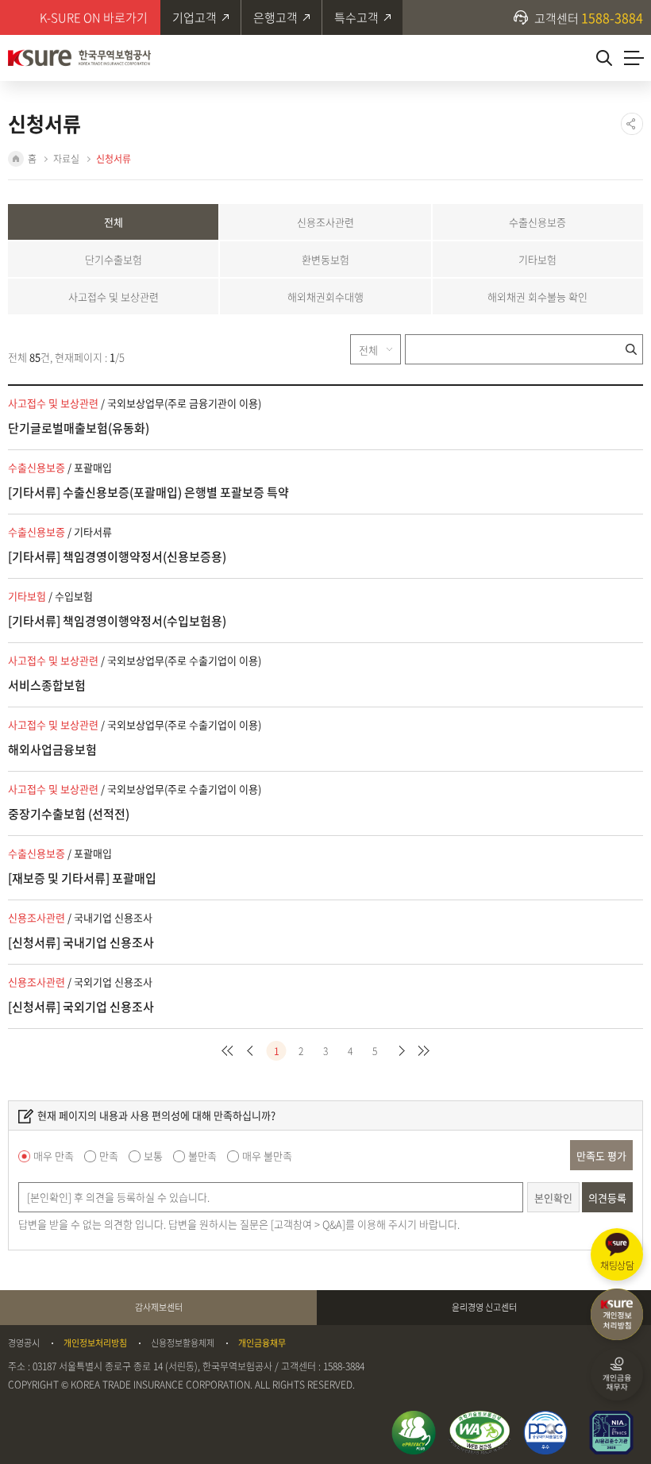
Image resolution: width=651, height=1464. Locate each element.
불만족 (202, 1155)
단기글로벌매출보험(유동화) (78, 428)
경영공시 (24, 1343)
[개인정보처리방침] (617, 1315)
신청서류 (113, 159)
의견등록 (607, 1197)
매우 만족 (53, 1155)
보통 (153, 1155)
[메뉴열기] (633, 58)
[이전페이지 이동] (252, 1051)
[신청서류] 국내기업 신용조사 (81, 942)
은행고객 (275, 17)
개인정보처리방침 (95, 1343)
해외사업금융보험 (52, 749)
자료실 (66, 159)
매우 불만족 (267, 1155)
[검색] (604, 58)
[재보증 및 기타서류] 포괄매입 (82, 878)
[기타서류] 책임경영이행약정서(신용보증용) (117, 556)
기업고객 (194, 17)
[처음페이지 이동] (227, 1051)
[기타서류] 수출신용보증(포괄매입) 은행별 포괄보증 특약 (148, 492)
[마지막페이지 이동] (424, 1051)
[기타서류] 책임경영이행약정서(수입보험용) (117, 621)
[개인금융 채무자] (617, 1374)
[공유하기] (632, 124)
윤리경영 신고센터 (484, 1307)
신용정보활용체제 (182, 1343)
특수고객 (356, 17)
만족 (108, 1155)
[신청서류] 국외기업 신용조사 (81, 1006)
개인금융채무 (262, 1343)
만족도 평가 (601, 1155)
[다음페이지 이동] (400, 1051)
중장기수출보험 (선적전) (68, 814)
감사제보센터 (159, 1307)
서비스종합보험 (47, 685)
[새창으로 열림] (413, 1432)
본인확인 (553, 1197)
